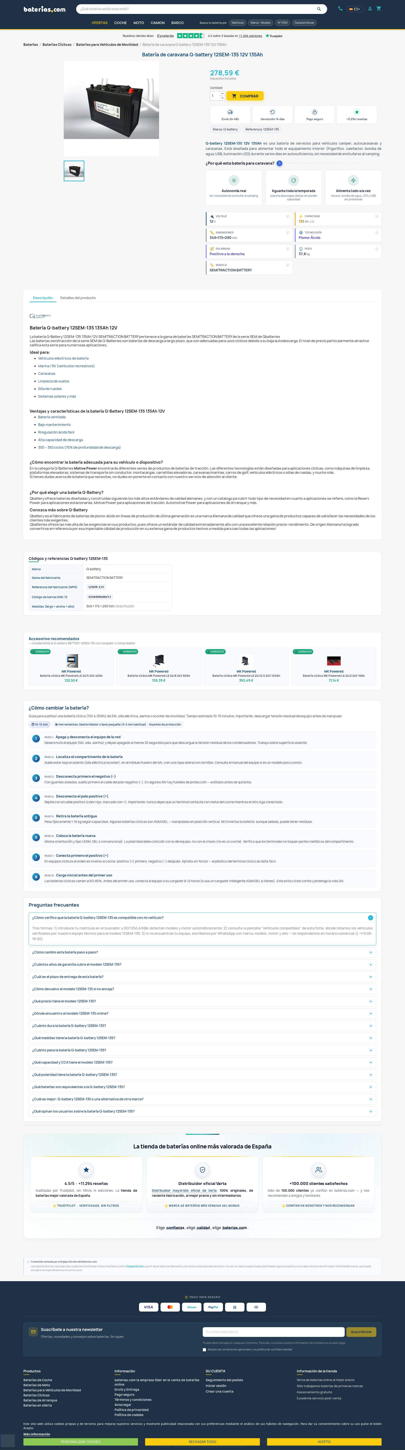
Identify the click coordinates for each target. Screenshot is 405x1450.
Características (304, 22)
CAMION (158, 22)
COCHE (120, 22)
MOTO (139, 22)
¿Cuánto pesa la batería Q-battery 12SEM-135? (69, 1050)
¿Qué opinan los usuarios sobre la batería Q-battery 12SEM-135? (83, 1111)
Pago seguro (124, 1394)
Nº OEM (283, 22)
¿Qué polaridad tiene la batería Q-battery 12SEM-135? (74, 1074)
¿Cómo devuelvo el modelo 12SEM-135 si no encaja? (73, 989)
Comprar (245, 96)
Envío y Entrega (127, 1389)
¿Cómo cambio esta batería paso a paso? (65, 952)
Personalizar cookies (81, 1441)
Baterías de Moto (36, 1385)
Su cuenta (215, 1371)
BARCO (177, 22)
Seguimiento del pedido (224, 1380)
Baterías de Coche (37, 1380)
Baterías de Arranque (40, 1400)
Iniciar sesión (216, 1386)
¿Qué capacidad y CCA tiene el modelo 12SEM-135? (72, 1062)
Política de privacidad (132, 1410)
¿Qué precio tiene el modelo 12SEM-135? (64, 1001)
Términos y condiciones (133, 1399)
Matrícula (238, 22)
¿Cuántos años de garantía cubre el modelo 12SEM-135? (77, 964)
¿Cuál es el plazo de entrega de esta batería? (68, 977)
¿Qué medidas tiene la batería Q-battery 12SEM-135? (73, 1038)
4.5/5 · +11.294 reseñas (86, 1183)
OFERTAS (100, 22)
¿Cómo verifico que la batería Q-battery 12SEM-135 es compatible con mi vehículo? (98, 917)
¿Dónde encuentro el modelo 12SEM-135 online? (70, 1013)
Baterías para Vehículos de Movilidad (52, 1390)
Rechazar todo (202, 1441)
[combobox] (201, 9)
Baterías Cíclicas (36, 1395)
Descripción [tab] (43, 297)
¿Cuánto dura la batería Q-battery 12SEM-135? (69, 1026)
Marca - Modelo (261, 22)
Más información (36, 1434)
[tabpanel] (202, 416)
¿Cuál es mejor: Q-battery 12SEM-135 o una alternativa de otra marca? (88, 1099)
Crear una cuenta (220, 1391)
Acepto (324, 1441)
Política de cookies (129, 1415)
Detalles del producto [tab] (78, 297)
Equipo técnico (135, 1266)
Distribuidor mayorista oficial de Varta (184, 1190)
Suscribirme (361, 1332)
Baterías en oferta (37, 1405)
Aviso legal (123, 1405)
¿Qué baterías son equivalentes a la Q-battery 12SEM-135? (78, 1087)
